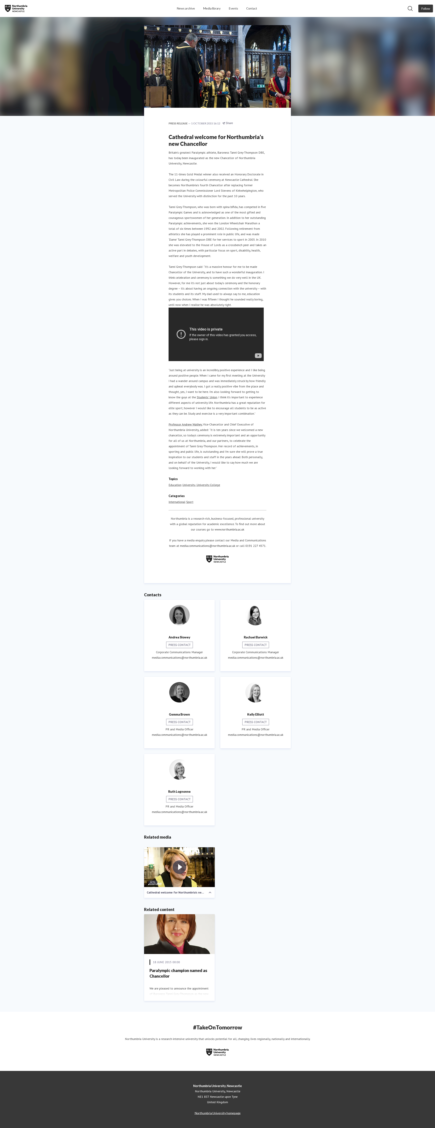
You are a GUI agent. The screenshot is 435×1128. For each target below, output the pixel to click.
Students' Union (207, 397)
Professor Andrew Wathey (185, 424)
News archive (186, 8)
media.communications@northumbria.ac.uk (207, 546)
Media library (212, 8)
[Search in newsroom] (410, 8)
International (177, 502)
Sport (189, 502)
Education (175, 485)
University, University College (201, 485)
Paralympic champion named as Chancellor (178, 973)
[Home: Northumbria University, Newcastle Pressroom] (16, 8)
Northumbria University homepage (218, 1113)
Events (233, 8)
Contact (251, 8)
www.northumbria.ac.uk (229, 529)
